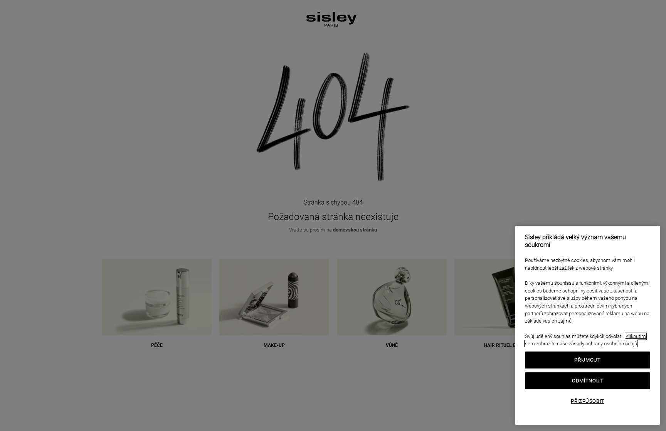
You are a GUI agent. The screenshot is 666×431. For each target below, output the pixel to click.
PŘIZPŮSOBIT (587, 401)
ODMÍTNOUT (587, 381)
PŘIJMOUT (587, 360)
